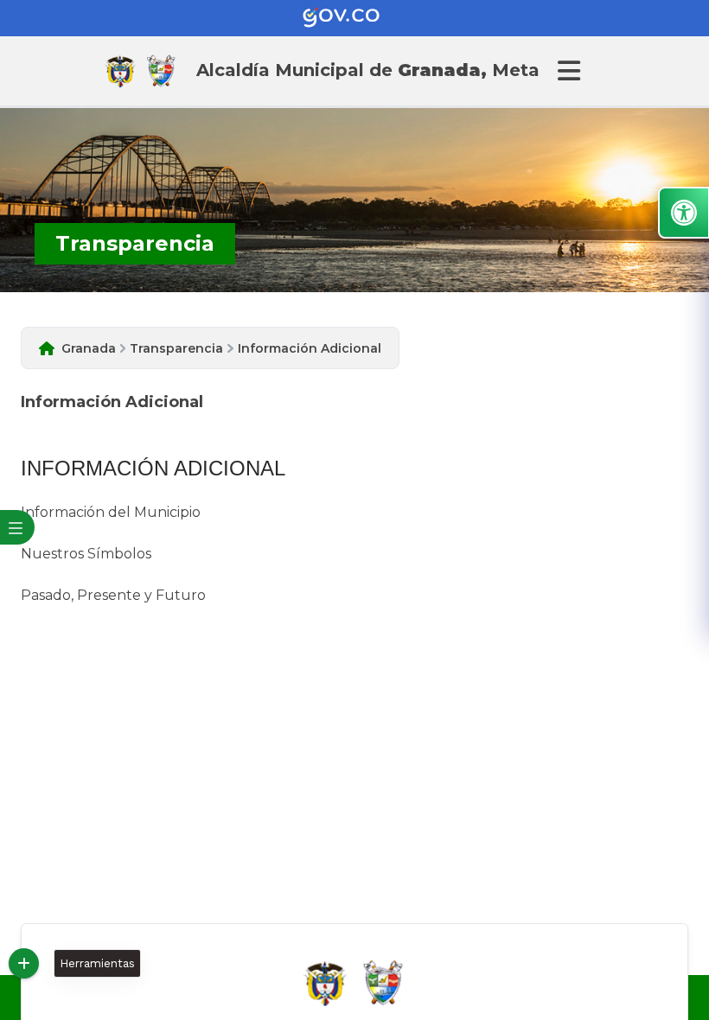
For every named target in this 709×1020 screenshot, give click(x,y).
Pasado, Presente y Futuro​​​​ (113, 595)
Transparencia (176, 348)
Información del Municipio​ (111, 512)
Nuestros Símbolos (86, 553)
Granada (88, 348)
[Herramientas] (24, 963)
